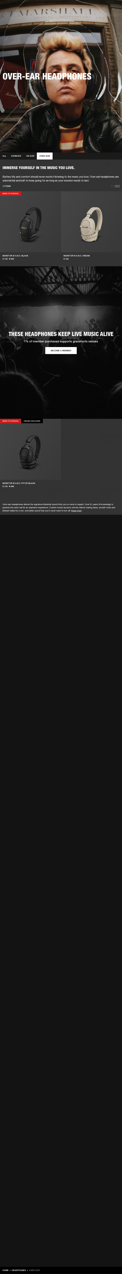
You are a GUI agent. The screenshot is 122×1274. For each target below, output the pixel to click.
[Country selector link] (113, 7)
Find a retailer (93, 7)
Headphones (19, 1270)
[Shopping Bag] (108, 14)
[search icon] (98, 14)
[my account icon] (103, 14)
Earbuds (16, 156)
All (4, 156)
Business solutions (59, 7)
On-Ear (30, 156)
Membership (77, 7)
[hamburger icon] (113, 14)
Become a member (61, 350)
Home (6, 1270)
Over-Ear (44, 156)
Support (90, 14)
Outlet (106, 7)
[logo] (12, 12)
